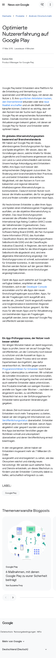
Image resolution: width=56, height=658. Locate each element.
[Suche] (42, 4)
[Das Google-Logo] (7, 623)
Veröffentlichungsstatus (14, 420)
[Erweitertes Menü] (50, 4)
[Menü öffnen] (3, 4)
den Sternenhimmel (12, 101)
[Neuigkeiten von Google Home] (18, 4)
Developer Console (37, 286)
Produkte (20, 16)
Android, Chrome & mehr (40, 16)
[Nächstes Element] (12, 597)
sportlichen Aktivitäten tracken (35, 98)
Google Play (11, 493)
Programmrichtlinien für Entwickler (20, 369)
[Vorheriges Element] (5, 597)
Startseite (6, 16)
